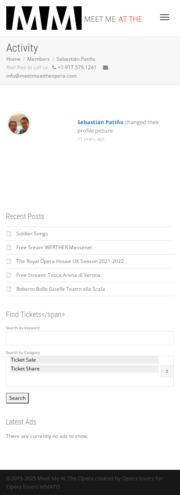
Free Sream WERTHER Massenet (54, 247)
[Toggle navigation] (164, 17)
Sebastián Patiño (100, 122)
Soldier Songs (32, 233)
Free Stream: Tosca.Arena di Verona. (59, 275)
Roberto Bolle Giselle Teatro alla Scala (60, 288)
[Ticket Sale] (84, 360)
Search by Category (23, 352)
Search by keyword (23, 328)
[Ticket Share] (84, 369)
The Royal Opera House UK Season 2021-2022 (70, 261)
